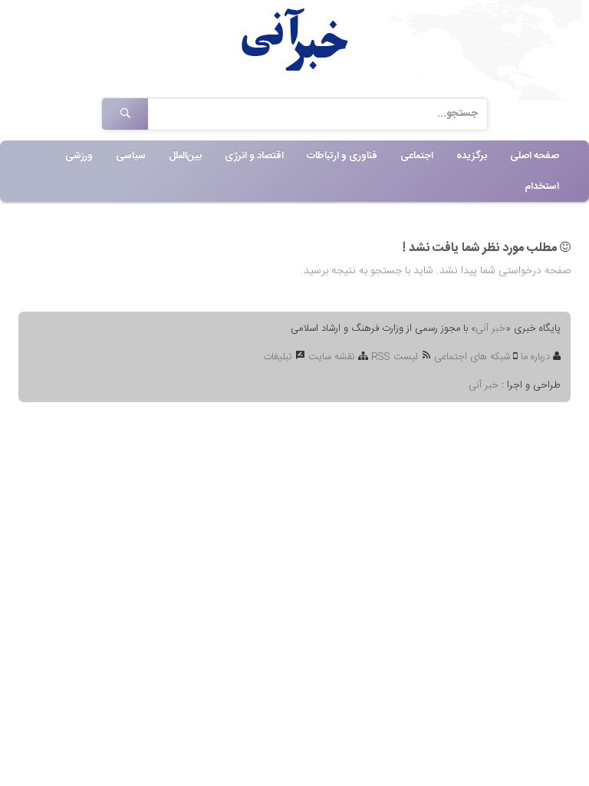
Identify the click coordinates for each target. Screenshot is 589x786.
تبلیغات (279, 356)
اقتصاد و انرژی (254, 155)
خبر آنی (490, 328)
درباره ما (537, 356)
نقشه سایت (331, 356)
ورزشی (79, 155)
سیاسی (131, 155)
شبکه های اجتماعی (472, 356)
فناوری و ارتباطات (342, 155)
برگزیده (471, 155)
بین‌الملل (185, 155)
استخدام (542, 186)
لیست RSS (394, 356)
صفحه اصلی (534, 155)
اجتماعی (416, 155)
